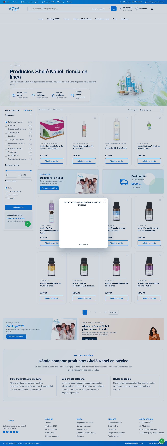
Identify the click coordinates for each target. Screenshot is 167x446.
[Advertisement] (83, 226)
